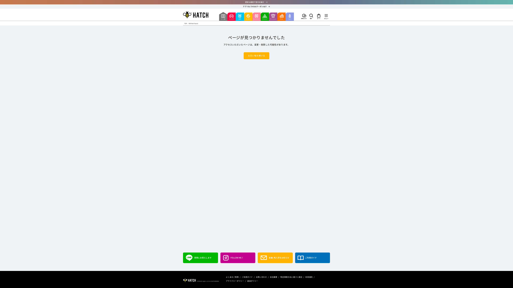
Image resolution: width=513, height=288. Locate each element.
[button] (311, 16)
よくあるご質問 (232, 277)
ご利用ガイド (247, 277)
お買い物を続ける (256, 55)
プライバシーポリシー (235, 281)
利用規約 (309, 277)
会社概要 (274, 277)
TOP (185, 23)
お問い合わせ (261, 277)
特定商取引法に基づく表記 (291, 277)
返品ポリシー (252, 281)
